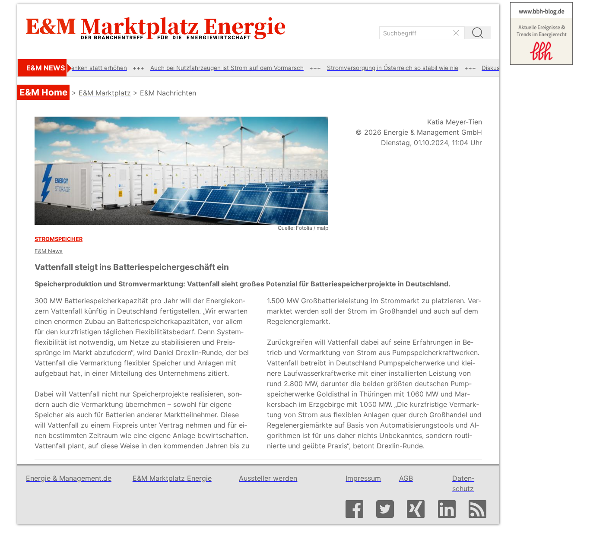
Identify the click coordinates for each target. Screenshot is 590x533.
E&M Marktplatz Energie (172, 478)
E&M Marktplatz (105, 93)
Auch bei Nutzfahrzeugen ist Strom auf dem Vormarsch (210, 67)
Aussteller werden (268, 478)
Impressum (363, 478)
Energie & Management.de (68, 478)
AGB (406, 478)
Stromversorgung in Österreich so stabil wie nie (376, 67)
